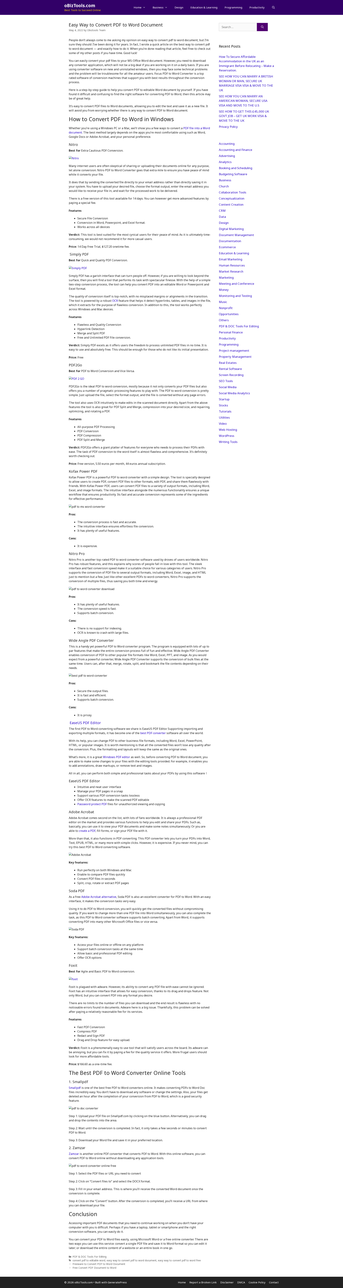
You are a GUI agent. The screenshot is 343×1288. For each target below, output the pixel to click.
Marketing (226, 277)
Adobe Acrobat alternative (98, 897)
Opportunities (228, 314)
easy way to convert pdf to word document (131, 1260)
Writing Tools (228, 442)
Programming (233, 7)
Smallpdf (75, 1088)
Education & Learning (203, 7)
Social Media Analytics (234, 393)
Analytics (225, 162)
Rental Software (230, 369)
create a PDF (87, 831)
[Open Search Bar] (273, 7)
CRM (222, 210)
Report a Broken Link (203, 1282)
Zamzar (74, 1154)
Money (224, 290)
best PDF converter (153, 733)
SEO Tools (226, 381)
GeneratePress (117, 1282)
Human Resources (232, 265)
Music (223, 302)
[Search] (262, 27)
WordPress (226, 436)
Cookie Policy (257, 1282)
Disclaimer (227, 1282)
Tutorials (225, 411)
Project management (234, 350)
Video (223, 423)
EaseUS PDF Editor (85, 722)
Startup (224, 399)
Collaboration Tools (232, 192)
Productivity (257, 7)
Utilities (224, 417)
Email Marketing (230, 259)
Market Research (231, 271)
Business (158, 7)
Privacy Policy (228, 127)
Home (137, 7)
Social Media (228, 387)
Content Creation (231, 204)
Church (224, 186)
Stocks (223, 405)
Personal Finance (231, 332)
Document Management (236, 235)
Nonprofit (226, 308)
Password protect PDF (92, 804)
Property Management (235, 357)
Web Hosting (228, 430)
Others (224, 320)
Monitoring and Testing (235, 296)
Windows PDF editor (116, 757)
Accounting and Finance (235, 150)
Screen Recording (231, 375)
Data (222, 217)
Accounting (227, 144)
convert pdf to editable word (89, 1260)
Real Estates (228, 363)
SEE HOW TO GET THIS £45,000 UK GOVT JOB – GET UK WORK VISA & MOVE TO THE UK (244, 116)
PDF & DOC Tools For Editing (89, 1256)
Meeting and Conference (236, 284)
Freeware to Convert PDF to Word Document (99, 1264)
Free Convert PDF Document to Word (94, 1267)
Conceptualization (231, 198)
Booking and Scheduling (235, 168)
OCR (115, 301)
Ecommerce (227, 247)
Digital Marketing (231, 229)
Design (179, 7)
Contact (274, 1282)
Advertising (227, 156)
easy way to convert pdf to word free (179, 1260)
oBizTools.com (79, 5)
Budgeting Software (233, 174)
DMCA (241, 1282)
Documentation (230, 241)
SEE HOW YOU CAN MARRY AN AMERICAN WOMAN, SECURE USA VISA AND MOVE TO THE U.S (243, 100)
